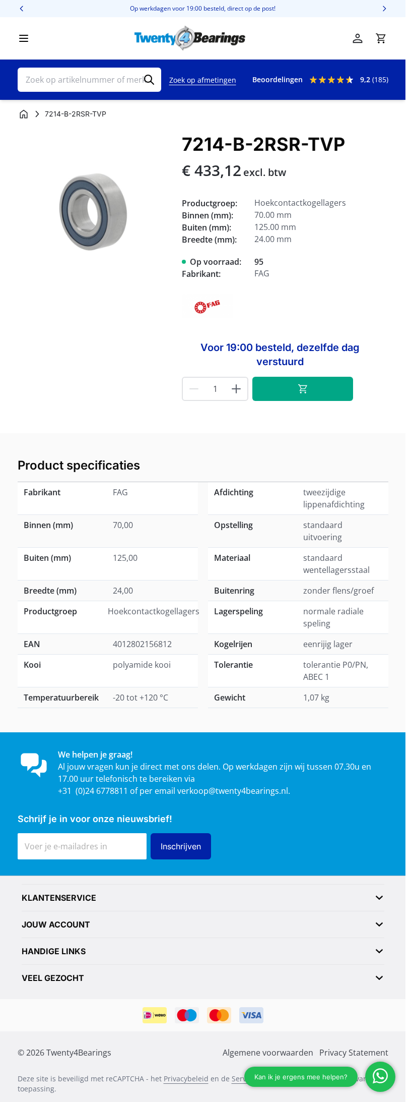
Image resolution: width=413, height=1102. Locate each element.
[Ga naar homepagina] (24, 114)
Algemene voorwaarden (268, 1053)
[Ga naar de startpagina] (189, 38)
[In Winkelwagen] (302, 389)
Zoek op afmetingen (202, 80)
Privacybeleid (186, 1078)
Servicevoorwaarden (266, 1078)
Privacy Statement (353, 1053)
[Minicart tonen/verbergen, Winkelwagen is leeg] (380, 38)
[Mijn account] (357, 38)
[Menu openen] (24, 38)
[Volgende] (384, 9)
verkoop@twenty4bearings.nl (232, 790)
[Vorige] (22, 9)
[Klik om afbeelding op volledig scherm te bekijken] (95, 211)
